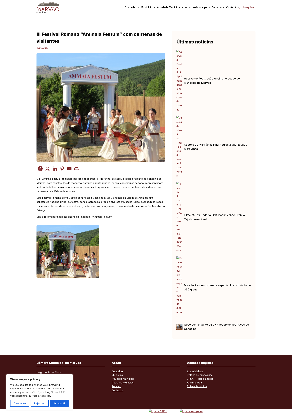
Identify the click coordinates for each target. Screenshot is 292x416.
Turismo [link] (217, 7)
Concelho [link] (130, 7)
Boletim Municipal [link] (197, 386)
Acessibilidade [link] (195, 371)
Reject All (39, 403)
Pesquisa (248, 7)
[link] (51, 7)
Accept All (59, 403)
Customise (20, 403)
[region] (39, 392)
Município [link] (146, 7)
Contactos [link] (232, 7)
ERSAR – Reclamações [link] (200, 379)
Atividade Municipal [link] (169, 7)
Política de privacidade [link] (200, 375)
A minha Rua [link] (194, 382)
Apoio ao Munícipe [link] (196, 7)
